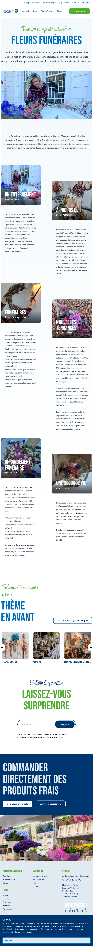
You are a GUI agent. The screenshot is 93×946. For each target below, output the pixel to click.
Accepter (9, 940)
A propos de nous (40, 876)
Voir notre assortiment (51, 804)
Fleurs (5, 895)
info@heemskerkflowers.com (77, 876)
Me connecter (79, 11)
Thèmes (6, 905)
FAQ (34, 883)
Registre (65, 724)
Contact (36, 886)
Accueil (25, 11)
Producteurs (8, 902)
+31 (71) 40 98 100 (73, 880)
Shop (35, 11)
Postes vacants (39, 879)
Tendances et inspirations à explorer (46, 29)
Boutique (7, 876)
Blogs (59, 11)
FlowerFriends (47, 11)
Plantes (6, 899)
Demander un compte (17, 804)
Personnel (7, 909)
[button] (32, 2)
